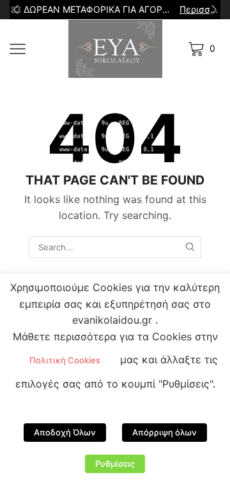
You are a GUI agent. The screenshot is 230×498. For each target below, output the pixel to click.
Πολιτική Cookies (64, 360)
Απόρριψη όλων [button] (164, 432)
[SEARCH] (190, 247)
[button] (16, 9)
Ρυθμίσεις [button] (115, 463)
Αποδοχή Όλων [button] (65, 432)
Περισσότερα (199, 9)
